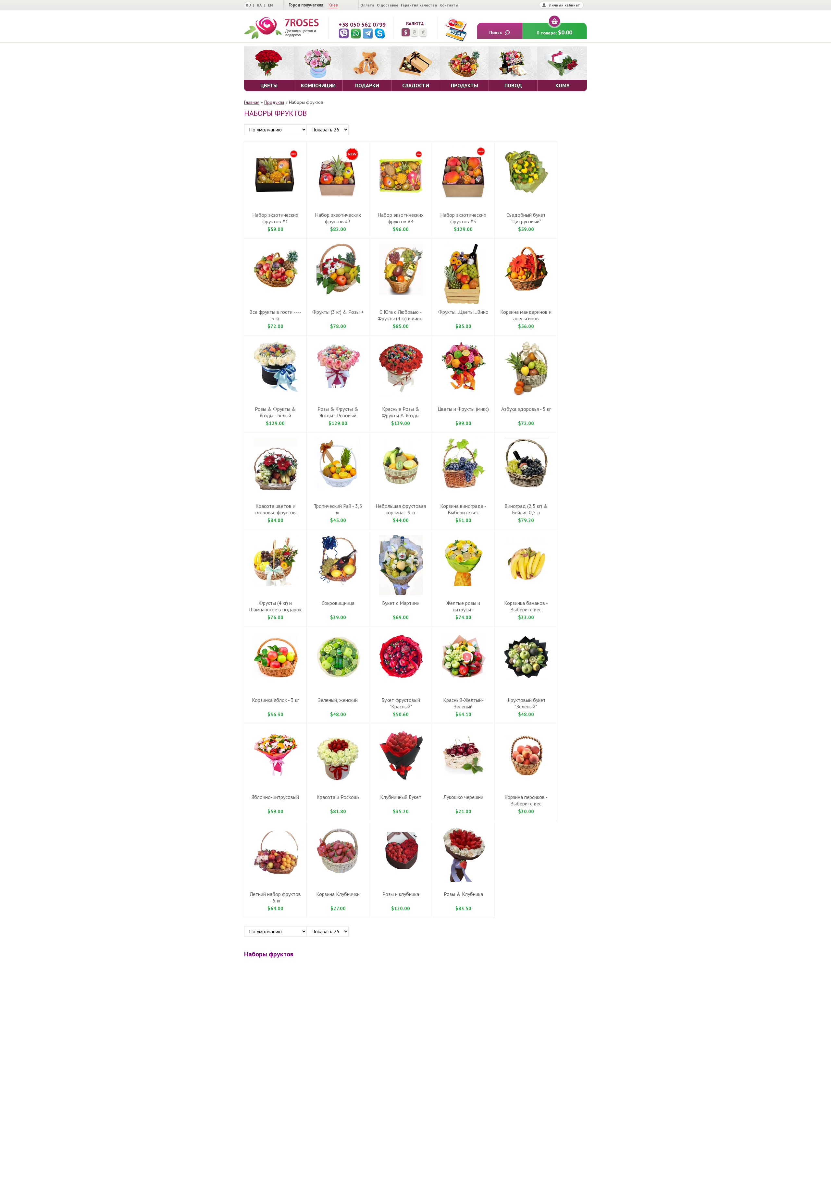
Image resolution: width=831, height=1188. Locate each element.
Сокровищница (338, 603)
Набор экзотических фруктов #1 (275, 218)
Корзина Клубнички (338, 894)
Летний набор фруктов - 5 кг (275, 897)
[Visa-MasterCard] (455, 29)
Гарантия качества (419, 5)
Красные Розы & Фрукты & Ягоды (400, 412)
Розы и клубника (400, 894)
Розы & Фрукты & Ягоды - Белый (275, 412)
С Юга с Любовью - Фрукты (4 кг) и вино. (401, 315)
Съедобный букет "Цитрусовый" (526, 218)
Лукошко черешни (463, 797)
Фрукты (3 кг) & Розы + (338, 312)
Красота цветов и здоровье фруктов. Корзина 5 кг (275, 512)
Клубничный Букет (400, 797)
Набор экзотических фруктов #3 (338, 218)
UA (259, 5)
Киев (333, 5)
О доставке (387, 5)
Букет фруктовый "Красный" (400, 703)
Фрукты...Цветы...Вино (463, 312)
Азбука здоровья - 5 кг (526, 409)
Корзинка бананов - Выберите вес (526, 606)
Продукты (274, 102)
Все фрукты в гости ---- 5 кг (275, 315)
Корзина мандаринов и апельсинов (526, 315)
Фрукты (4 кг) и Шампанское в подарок (275, 606)
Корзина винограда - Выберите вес (463, 509)
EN (270, 5)
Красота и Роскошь (338, 797)
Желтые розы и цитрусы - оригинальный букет (463, 609)
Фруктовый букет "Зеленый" (526, 703)
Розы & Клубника (463, 894)
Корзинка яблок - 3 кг (275, 700)
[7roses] (281, 28)
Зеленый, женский (338, 700)
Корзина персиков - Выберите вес (526, 800)
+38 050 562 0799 (362, 24)
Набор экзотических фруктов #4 (401, 218)
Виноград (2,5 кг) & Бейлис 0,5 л (526, 509)
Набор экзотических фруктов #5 (463, 218)
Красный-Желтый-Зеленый (463, 703)
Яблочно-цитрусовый (275, 797)
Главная (251, 102)
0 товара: (554, 32)
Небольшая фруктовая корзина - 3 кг (401, 509)
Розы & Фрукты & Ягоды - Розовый (337, 412)
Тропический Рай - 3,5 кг (338, 509)
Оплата (367, 5)
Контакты (449, 5)
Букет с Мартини (400, 603)
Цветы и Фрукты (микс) (463, 409)
